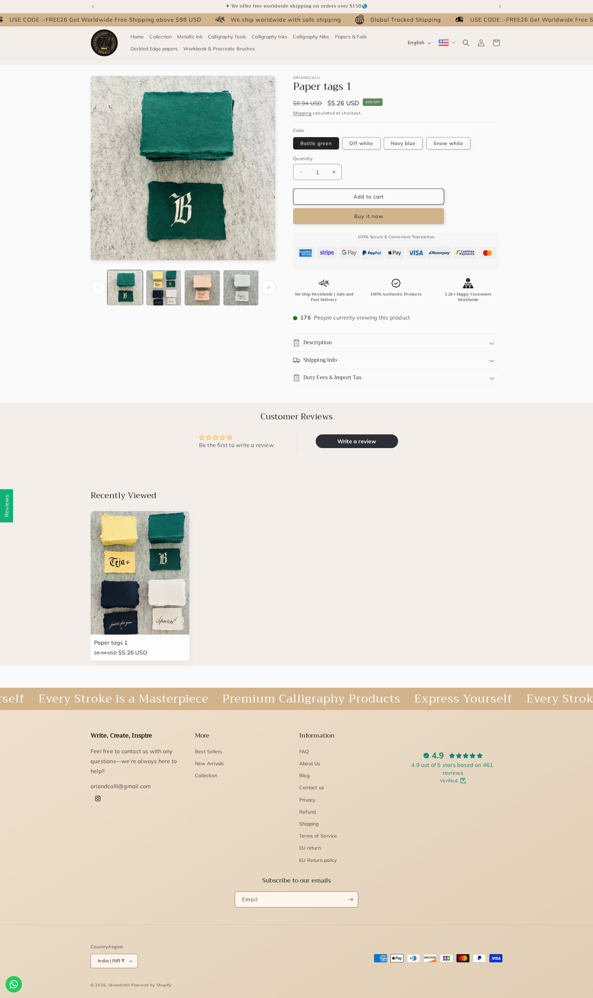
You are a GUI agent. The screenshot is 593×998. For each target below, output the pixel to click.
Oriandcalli (119, 985)
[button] (466, 42)
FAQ (304, 751)
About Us (310, 763)
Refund (307, 812)
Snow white (448, 143)
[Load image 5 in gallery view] (202, 287)
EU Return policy (318, 860)
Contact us (311, 787)
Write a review (356, 441)
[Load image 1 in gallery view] (125, 287)
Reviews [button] (6, 505)
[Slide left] (98, 287)
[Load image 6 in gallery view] (241, 287)
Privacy (307, 800)
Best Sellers (208, 751)
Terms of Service (318, 836)
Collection (206, 775)
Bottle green (316, 143)
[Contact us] (13, 984)
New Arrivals (209, 763)
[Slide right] (268, 287)
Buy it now (368, 216)
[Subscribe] (350, 899)
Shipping (302, 113)
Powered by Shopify (151, 985)
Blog (304, 775)
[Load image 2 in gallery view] (164, 287)
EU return (310, 848)
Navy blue (403, 143)
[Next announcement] (500, 6)
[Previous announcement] (93, 6)
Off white (361, 143)
